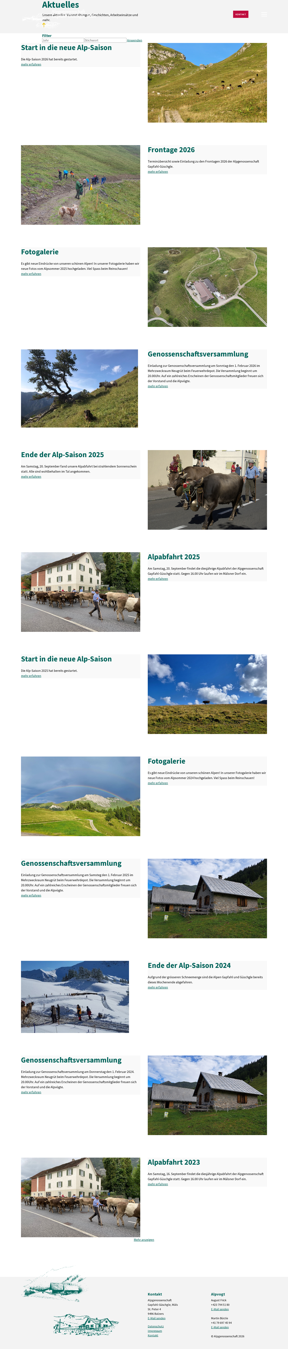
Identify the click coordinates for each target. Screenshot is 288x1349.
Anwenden (134, 40)
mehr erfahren (31, 64)
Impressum (155, 1331)
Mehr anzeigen (144, 1240)
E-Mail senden (156, 1318)
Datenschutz (156, 1326)
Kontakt (241, 14)
